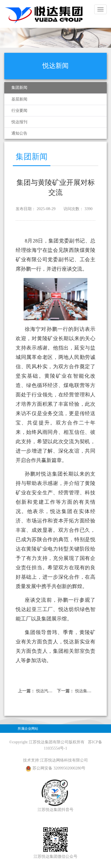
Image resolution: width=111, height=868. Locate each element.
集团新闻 (19, 87)
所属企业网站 (28, 729)
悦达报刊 (19, 122)
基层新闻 (19, 99)
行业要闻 (19, 110)
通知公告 (19, 133)
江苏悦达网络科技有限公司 (64, 760)
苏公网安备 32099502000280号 (58, 768)
